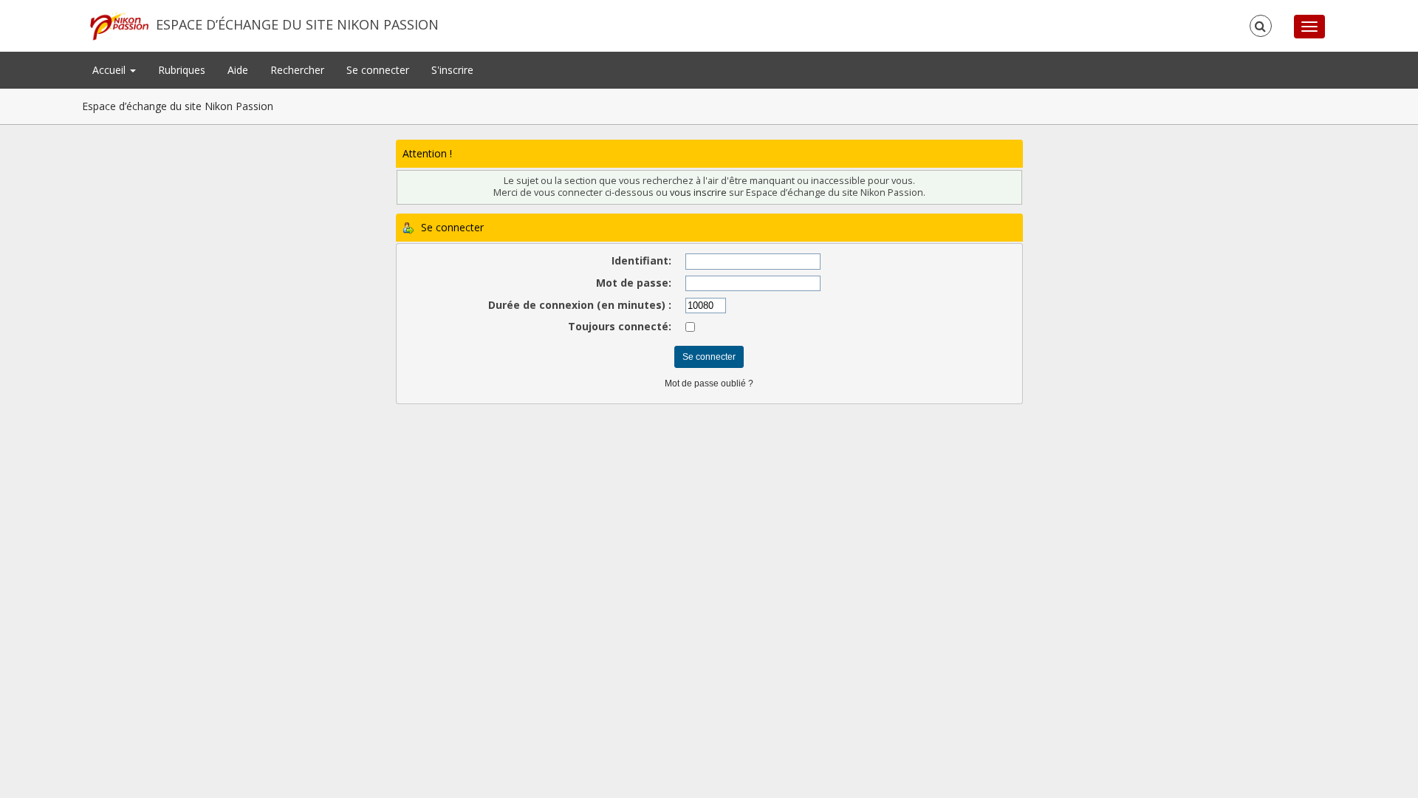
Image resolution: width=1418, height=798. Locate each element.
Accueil (110, 70)
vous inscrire (698, 192)
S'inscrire (452, 70)
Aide (237, 70)
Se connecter (377, 70)
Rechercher (297, 70)
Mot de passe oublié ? (709, 383)
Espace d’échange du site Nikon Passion (297, 24)
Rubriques (181, 70)
